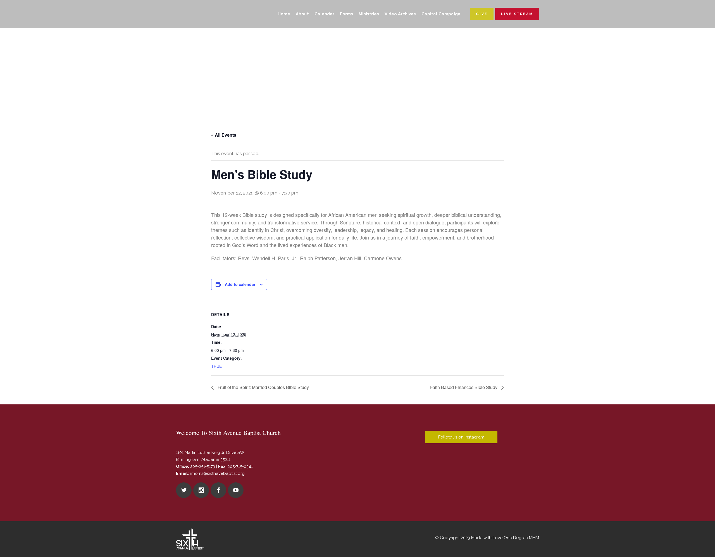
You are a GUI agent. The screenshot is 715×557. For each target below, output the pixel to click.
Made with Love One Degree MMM (505, 537)
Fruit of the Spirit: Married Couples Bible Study (262, 387)
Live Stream (517, 14)
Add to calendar (240, 284)
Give (482, 14)
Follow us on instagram (461, 437)
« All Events (223, 135)
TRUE (216, 366)
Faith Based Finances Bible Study (464, 387)
